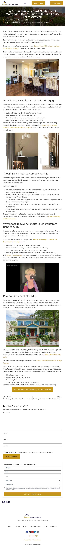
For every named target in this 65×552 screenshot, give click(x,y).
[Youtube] (32, 532)
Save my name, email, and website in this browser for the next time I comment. (29, 452)
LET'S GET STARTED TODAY (32, 494)
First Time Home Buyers (26, 22)
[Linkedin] (35, 532)
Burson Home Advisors (14, 255)
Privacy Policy (27, 540)
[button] (25, 3)
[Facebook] (27, 532)
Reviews (17, 526)
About (10, 526)
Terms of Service (36, 540)
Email (5, 439)
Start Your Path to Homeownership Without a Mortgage (32, 389)
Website (5, 445)
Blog (45, 526)
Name (5, 433)
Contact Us (53, 526)
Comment (6, 412)
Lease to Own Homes (42, 22)
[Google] (38, 532)
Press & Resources (36, 526)
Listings (25, 526)
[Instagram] (30, 532)
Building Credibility (11, 22)
